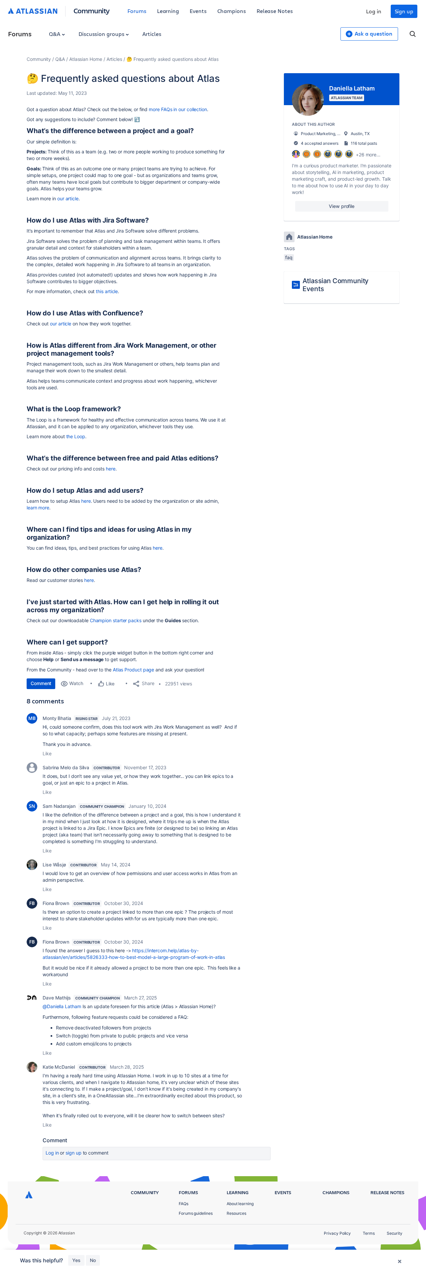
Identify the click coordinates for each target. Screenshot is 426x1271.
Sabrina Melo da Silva (66, 767)
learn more (38, 507)
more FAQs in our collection (178, 109)
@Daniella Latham (62, 1006)
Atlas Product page (133, 669)
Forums (136, 10)
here (110, 468)
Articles (151, 33)
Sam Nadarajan (59, 806)
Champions (231, 10)
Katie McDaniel (59, 1067)
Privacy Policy (337, 1233)
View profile (341, 206)
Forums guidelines (196, 1213)
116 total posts (364, 143)
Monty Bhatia (57, 718)
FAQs (183, 1203)
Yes (76, 1260)
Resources (236, 1213)
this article (107, 291)
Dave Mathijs (57, 997)
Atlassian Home (85, 59)
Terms (369, 1233)
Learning (168, 10)
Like (47, 753)
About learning (240, 1203)
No (93, 1260)
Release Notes (275, 10)
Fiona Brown (56, 903)
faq (289, 257)
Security (394, 1233)
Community (92, 10)
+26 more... (368, 154)
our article (68, 198)
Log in (373, 11)
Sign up (404, 11)
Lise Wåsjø (54, 864)
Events (198, 10)
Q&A (55, 33)
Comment (41, 683)
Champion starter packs (115, 620)
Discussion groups (102, 33)
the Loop (75, 436)
